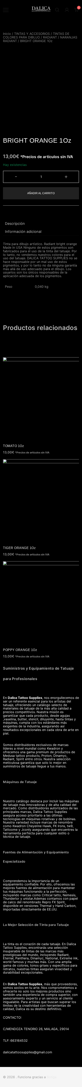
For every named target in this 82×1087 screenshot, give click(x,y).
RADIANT (50, 37)
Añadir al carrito (41, 193)
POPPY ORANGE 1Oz (20, 650)
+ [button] (66, 176)
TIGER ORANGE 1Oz (19, 548)
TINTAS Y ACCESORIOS (32, 34)
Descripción (15, 223)
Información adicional (23, 231)
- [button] (16, 176)
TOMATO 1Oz (13, 446)
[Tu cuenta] (66, 10)
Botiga (52, 1077)
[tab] (41, 224)
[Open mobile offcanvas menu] (6, 10)
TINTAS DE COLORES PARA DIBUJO (36, 35)
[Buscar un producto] (57, 10)
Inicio (7, 34)
